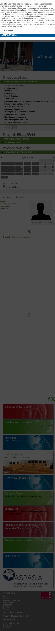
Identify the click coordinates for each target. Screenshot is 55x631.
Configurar (8, 30)
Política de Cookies (14, 26)
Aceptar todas (9, 35)
